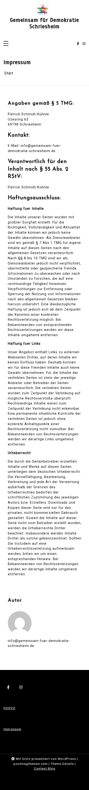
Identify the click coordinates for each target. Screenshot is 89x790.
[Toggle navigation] (6, 44)
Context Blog (44, 768)
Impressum (12, 729)
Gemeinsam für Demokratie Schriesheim (44, 23)
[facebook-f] (78, 44)
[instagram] (84, 44)
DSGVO (9, 708)
